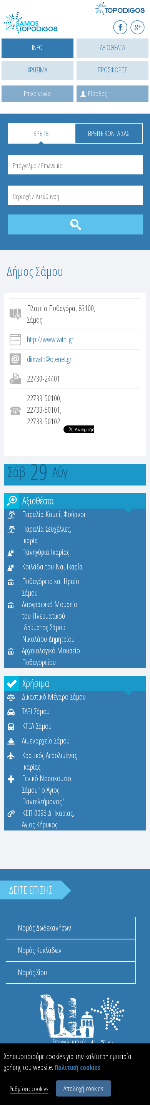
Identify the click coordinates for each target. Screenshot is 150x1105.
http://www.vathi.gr (50, 339)
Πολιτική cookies (77, 1067)
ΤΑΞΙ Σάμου (36, 711)
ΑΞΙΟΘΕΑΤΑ (112, 47)
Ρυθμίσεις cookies (29, 1088)
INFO (37, 47)
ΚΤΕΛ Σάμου (37, 726)
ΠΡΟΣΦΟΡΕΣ (112, 69)
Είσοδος (97, 93)
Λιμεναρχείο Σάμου (46, 740)
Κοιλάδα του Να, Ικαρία (52, 566)
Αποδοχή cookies (83, 1088)
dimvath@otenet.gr (49, 359)
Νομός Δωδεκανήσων (44, 928)
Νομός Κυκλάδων (40, 950)
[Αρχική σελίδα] (38, 27)
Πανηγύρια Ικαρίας (45, 552)
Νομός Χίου (32, 972)
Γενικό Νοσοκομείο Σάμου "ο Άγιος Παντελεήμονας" (46, 790)
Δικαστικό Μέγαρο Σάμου (54, 696)
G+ (142, 24)
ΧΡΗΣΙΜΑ (37, 69)
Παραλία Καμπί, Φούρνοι (53, 514)
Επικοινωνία (37, 93)
